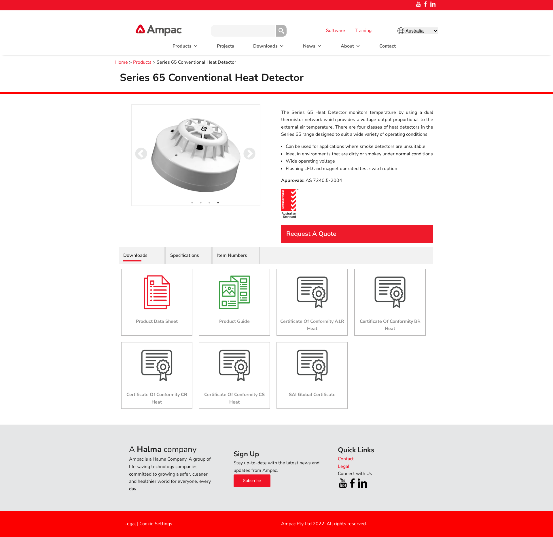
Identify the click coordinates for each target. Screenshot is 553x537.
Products (142, 62)
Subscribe (252, 480)
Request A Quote (311, 233)
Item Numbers (232, 255)
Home (121, 62)
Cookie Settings (155, 524)
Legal (130, 524)
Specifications (184, 255)
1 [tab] (192, 203)
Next (245, 150)
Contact (387, 46)
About (347, 46)
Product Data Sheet (157, 321)
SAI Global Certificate (312, 394)
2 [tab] (201, 203)
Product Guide (234, 321)
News (309, 46)
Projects (225, 46)
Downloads (265, 46)
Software (335, 30)
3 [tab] (209, 203)
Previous (137, 150)
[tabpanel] (196, 155)
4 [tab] (218, 203)
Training (363, 30)
